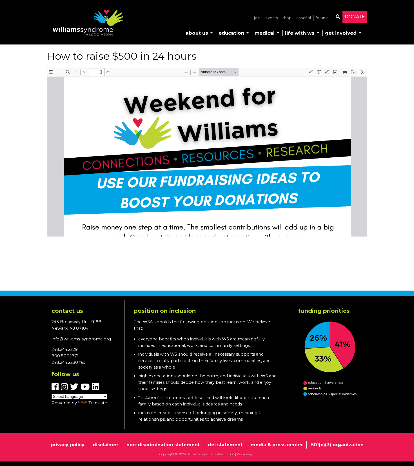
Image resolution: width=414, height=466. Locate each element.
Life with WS (300, 33)
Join (257, 18)
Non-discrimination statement (163, 444)
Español (303, 18)
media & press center (277, 444)
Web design (246, 454)
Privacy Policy (67, 444)
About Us (197, 33)
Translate (97, 402)
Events (271, 18)
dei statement (225, 444)
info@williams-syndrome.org (81, 339)
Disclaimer (105, 444)
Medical (265, 33)
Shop (286, 18)
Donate (355, 16)
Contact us (67, 310)
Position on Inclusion (165, 310)
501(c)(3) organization (337, 444)
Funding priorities (324, 310)
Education (231, 33)
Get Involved (341, 33)
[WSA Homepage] (87, 24)
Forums (322, 18)
